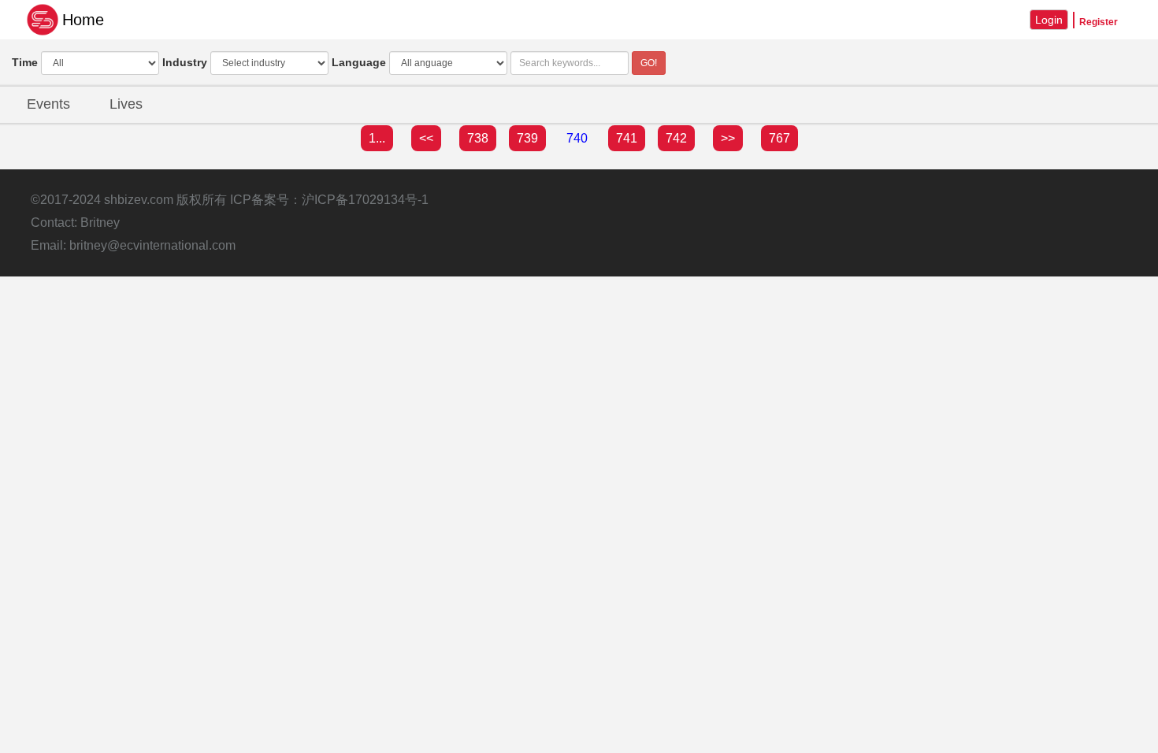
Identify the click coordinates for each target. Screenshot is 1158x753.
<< (426, 138)
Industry (184, 62)
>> (728, 138)
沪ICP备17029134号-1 (365, 199)
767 (779, 138)
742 (676, 138)
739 (527, 138)
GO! (648, 63)
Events (48, 104)
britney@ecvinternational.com (152, 245)
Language (359, 62)
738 (477, 138)
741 (626, 138)
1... (377, 138)
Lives (126, 104)
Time (25, 62)
